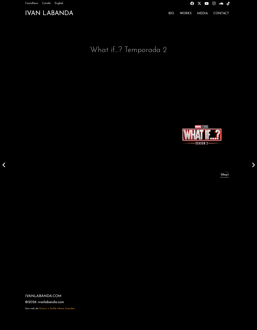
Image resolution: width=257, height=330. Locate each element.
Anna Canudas (66, 308)
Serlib (53, 308)
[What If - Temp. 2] (201, 135)
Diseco (43, 308)
